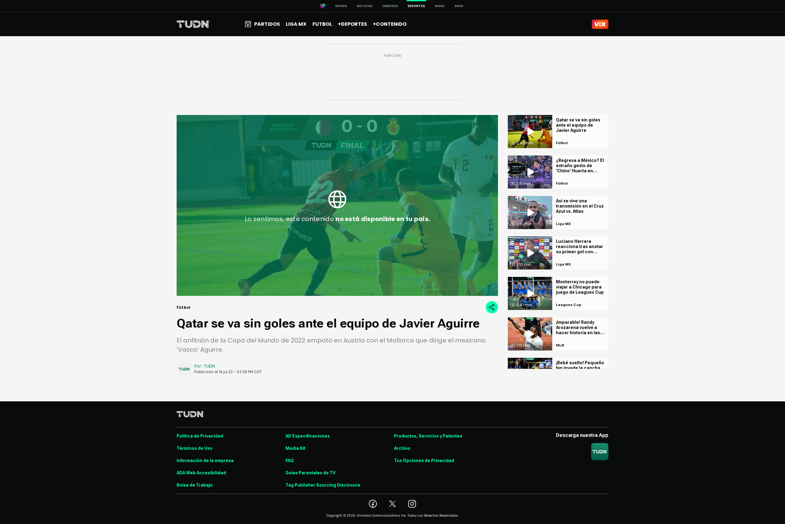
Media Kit (295, 448)
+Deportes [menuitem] (352, 24)
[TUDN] (193, 24)
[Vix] (600, 24)
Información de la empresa (205, 460)
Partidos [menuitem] (267, 24)
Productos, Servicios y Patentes (428, 436)
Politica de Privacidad (200, 436)
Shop (458, 6)
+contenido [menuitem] (390, 24)
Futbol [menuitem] (322, 24)
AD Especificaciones (307, 436)
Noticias (365, 6)
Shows (341, 6)
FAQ (289, 460)
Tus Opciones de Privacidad (424, 460)
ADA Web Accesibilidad (201, 472)
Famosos (390, 6)
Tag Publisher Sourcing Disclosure (322, 485)
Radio (440, 6)
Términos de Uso (195, 448)
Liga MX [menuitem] (296, 24)
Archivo (402, 448)
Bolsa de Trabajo (195, 485)
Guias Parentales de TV (310, 472)
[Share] (492, 307)
